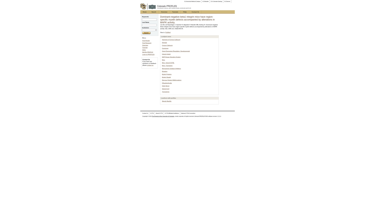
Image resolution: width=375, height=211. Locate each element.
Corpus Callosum (167, 45)
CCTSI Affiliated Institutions (172, 113)
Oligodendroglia (167, 83)
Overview (164, 12)
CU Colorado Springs (216, 1)
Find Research (146, 43)
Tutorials (175, 12)
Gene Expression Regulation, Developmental (176, 51)
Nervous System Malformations (171, 80)
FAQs (185, 12)
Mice (163, 60)
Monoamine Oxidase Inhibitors (171, 68)
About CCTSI (159, 113)
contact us (150, 65)
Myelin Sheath (166, 77)
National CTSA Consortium (188, 113)
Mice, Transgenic (167, 65)
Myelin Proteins (166, 74)
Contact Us (195, 12)
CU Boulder (205, 1)
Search (154, 12)
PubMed (168, 32)
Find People (146, 40)
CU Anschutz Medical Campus (192, 1)
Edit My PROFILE (147, 52)
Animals (164, 42)
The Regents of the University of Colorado (163, 116)
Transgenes (165, 92)
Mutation (164, 71)
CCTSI (152, 113)
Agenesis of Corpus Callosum (171, 39)
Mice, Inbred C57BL (168, 63)
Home (145, 12)
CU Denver (227, 1)
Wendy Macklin (166, 101)
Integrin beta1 (166, 54)
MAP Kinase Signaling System (171, 57)
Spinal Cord (165, 89)
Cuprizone (165, 48)
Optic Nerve (165, 86)
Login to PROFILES (148, 54)
